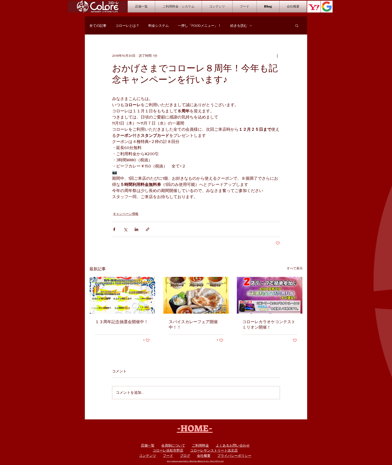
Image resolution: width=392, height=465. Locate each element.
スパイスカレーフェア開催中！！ (193, 325)
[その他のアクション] (277, 55)
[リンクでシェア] (147, 229)
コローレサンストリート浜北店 (214, 450)
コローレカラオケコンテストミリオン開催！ (268, 325)
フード (168, 456)
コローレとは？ (127, 25)
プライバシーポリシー (234, 456)
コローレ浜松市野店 (168, 450)
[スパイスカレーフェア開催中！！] (196, 295)
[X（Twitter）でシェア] (125, 229)
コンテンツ (147, 456)
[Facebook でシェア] (114, 229)
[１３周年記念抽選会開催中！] (122, 295)
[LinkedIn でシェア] (136, 229)
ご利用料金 (200, 445)
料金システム (158, 25)
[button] (297, 25)
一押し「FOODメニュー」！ (199, 25)
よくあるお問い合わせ (233, 445)
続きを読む (238, 25)
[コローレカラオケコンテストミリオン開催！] (269, 295)
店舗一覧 (147, 445)
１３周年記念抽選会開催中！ (121, 322)
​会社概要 (204, 456)
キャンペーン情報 (125, 214)
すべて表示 (295, 268)
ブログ (185, 456)
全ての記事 (97, 25)
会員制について (173, 445)
